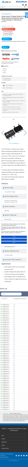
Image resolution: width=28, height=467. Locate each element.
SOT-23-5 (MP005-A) (9, 85)
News (2, 435)
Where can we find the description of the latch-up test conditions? (13, 104)
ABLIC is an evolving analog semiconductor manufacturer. (14, 9)
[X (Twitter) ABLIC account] (24, 456)
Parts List (6, 47)
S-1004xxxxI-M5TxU (7, 80)
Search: (3, 294)
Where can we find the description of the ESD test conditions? (12, 110)
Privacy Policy (2, 455)
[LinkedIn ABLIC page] (21, 456)
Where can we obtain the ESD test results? (11, 112)
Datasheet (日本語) (8, 34)
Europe (4, 70)
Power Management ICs (6, 13)
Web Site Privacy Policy (4, 457)
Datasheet (9, 29)
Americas (5, 68)
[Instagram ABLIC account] (19, 456)
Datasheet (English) (8, 31)
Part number (4, 298)
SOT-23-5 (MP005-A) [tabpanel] (14, 143)
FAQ (2, 91)
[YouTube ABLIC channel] (26, 456)
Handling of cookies (19, 228)
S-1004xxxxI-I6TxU (7, 78)
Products (3, 438)
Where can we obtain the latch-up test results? (11, 107)
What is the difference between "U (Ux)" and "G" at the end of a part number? (14, 101)
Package (3, 82)
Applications (4, 442)
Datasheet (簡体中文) (8, 33)
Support (3, 445)
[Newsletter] (26, 16)
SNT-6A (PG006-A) (9, 87)
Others (4, 72)
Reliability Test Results (6, 76)
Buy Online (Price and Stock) (10, 51)
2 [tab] (14, 118)
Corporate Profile (5, 448)
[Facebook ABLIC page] (16, 456)
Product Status (6, 413)
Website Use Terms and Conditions (6, 453)
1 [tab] (13, 118)
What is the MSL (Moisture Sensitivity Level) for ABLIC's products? (13, 98)
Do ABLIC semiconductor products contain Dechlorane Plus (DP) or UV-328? (13, 95)
